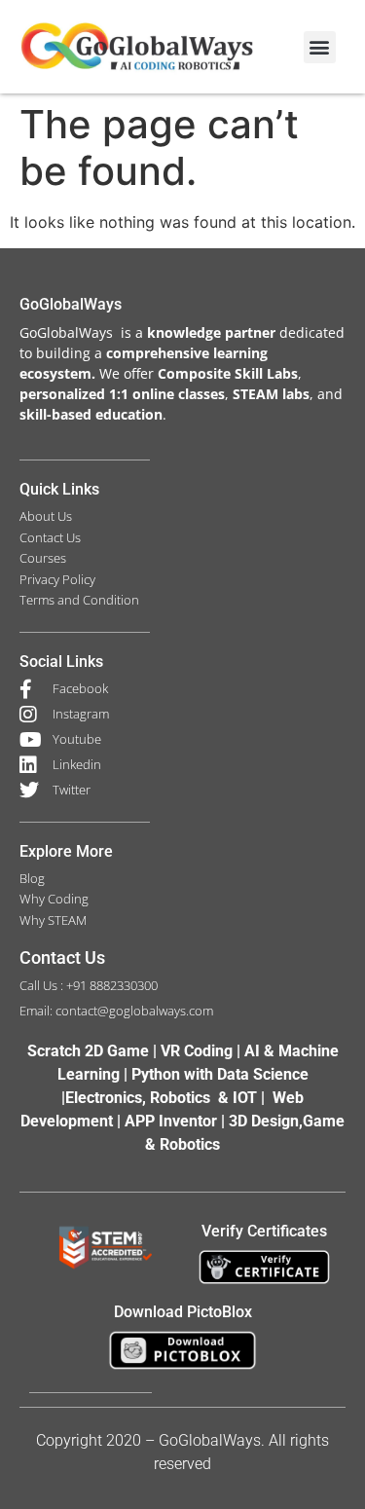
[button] (320, 47)
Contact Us (62, 957)
